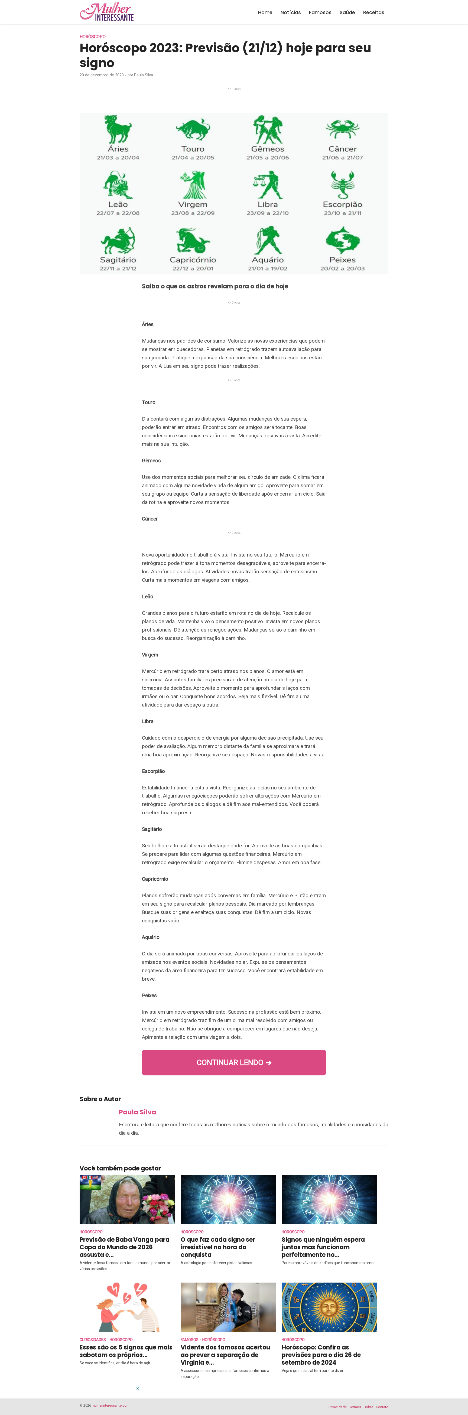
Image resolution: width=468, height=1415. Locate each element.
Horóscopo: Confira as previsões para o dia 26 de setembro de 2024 (321, 1355)
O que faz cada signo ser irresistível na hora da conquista (218, 1247)
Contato (382, 1407)
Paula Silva (143, 75)
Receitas (373, 12)
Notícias (291, 12)
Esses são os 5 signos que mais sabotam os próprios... (126, 1351)
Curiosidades (93, 1340)
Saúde (347, 12)
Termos (355, 1407)
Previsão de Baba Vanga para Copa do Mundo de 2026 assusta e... (125, 1247)
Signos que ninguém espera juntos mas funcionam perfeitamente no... (323, 1247)
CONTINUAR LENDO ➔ (234, 1062)
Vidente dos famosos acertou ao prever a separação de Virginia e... (225, 1355)
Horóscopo (93, 36)
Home (265, 12)
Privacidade (338, 1407)
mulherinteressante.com (110, 1405)
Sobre (368, 1407)
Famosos (320, 12)
